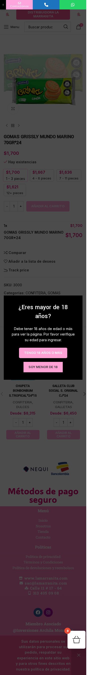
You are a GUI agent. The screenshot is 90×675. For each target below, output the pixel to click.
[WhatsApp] (73, 4)
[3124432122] (46, 4)
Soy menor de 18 (43, 367)
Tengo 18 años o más (43, 353)
